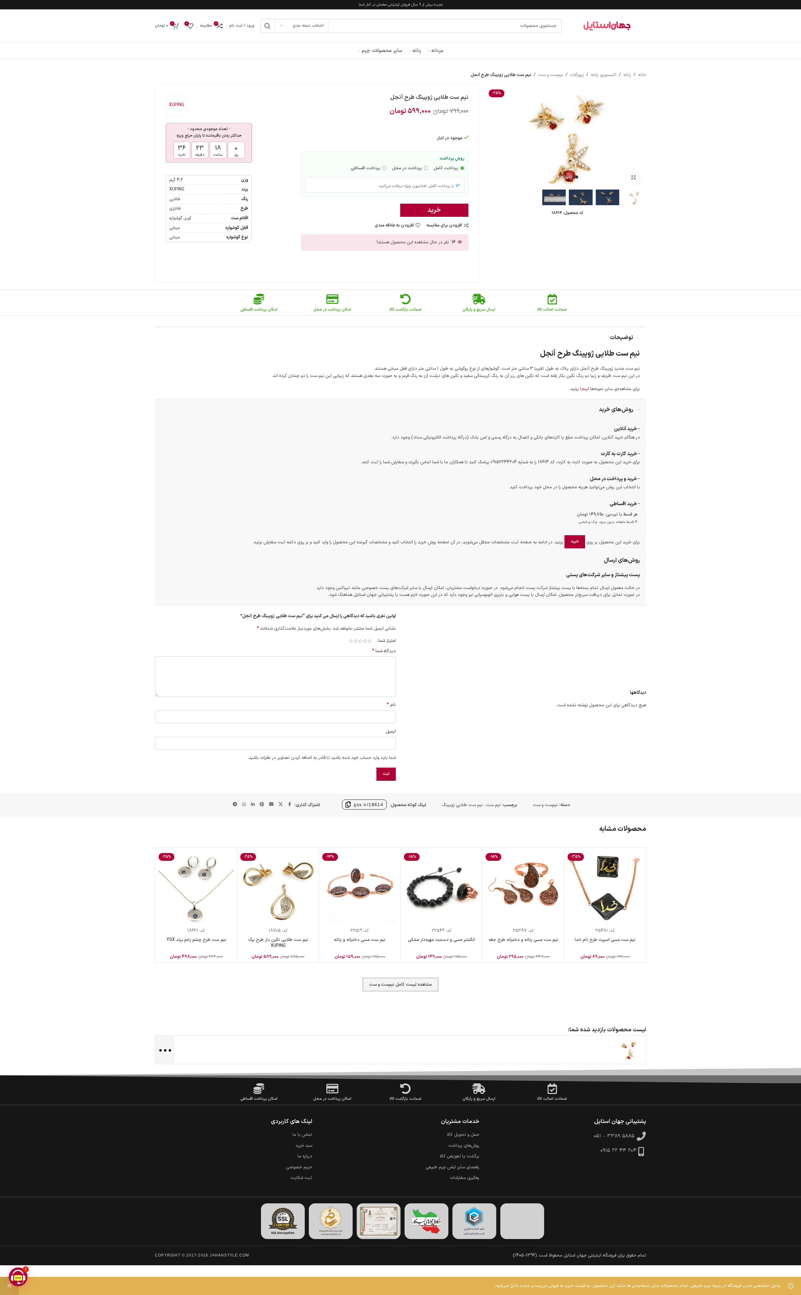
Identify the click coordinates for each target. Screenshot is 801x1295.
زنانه (627, 75)
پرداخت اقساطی (365, 168)
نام (391, 705)
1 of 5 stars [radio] (369, 641)
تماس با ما (302, 1135)
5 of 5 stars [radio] (351, 641)
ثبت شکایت (301, 1178)
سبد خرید (303, 1146)
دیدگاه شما (384, 651)
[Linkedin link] (253, 804)
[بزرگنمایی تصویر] (633, 177)
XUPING (176, 105)
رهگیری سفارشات (464, 1178)
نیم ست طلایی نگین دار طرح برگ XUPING (278, 943)
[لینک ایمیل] (271, 804)
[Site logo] (607, 26)
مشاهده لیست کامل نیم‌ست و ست (400, 984)
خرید (434, 210)
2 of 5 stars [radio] (365, 641)
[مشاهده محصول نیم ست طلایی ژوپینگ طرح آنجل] (629, 1049)
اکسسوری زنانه (603, 75)
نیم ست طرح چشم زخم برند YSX (196, 940)
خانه (642, 75)
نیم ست (493, 805)
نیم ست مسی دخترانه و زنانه (359, 940)
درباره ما (305, 1156)
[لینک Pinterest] (262, 804)
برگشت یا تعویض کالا (459, 1156)
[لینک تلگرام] (235, 804)
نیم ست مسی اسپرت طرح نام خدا (605, 940)
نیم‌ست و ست (550, 75)
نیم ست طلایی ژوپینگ (462, 805)
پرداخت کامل (446, 168)
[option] (576, 177)
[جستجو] (267, 26)
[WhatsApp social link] (244, 804)
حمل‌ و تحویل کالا (463, 1135)
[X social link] (281, 804)
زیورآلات (577, 75)
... (164, 1049)
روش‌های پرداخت (463, 1146)
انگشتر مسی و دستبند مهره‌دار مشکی (441, 940)
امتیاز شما (387, 641)
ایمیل (391, 731)
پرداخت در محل (407, 168)
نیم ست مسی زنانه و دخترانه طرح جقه (523, 940)
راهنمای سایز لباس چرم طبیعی (452, 1167)
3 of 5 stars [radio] (360, 641)
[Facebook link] (289, 804)
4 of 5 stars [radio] (355, 641)
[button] (18, 1276)
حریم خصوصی (299, 1167)
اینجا (584, 389)
